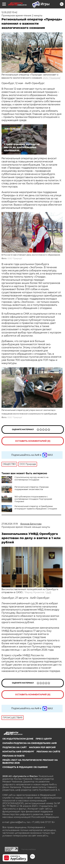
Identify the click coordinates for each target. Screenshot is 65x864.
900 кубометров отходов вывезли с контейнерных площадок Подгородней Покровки (33, 499)
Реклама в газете (13, 755)
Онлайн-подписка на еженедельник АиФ (29, 743)
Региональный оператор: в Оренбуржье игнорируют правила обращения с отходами (36, 507)
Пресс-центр (44, 738)
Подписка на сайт (14, 747)
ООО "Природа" (52, 78)
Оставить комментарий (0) (32, 441)
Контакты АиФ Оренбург (18, 751)
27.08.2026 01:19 (10, 523)
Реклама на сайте (48, 751)
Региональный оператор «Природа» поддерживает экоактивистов (32, 488)
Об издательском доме (17, 738)
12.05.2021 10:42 (9, 12)
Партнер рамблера (28, 849)
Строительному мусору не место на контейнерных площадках (31, 478)
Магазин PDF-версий (42, 747)
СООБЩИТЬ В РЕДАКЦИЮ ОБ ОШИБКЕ (25, 767)
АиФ (48, 592)
